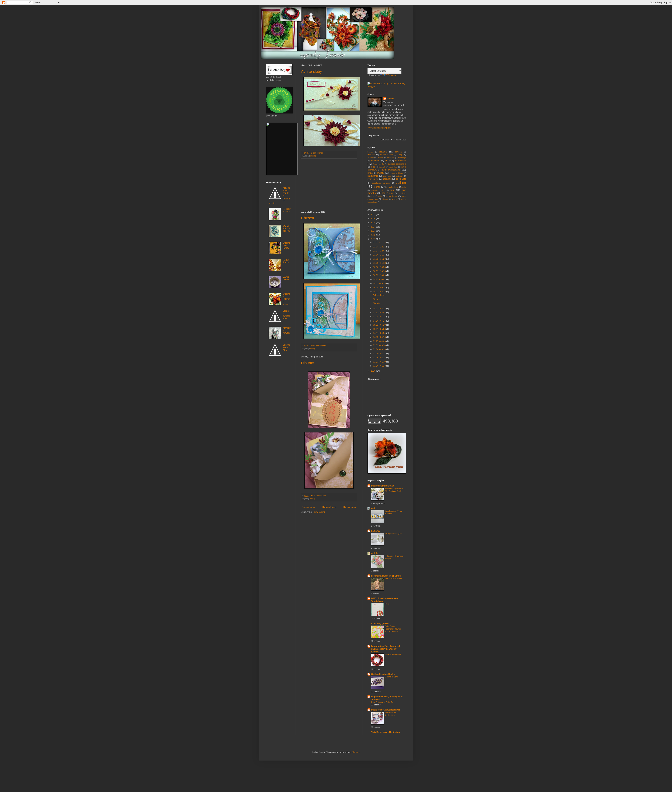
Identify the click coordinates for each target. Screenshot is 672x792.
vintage (385, 199)
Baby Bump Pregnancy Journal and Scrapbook (393, 629)
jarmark (382, 167)
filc (386, 160)
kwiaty (380, 172)
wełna (394, 199)
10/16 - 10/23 (379, 267)
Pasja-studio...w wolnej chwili (385, 710)
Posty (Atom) (319, 512)
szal (392, 190)
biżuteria (383, 152)
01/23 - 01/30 (379, 362)
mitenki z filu (373, 179)
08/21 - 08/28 (379, 291)
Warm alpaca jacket (393, 578)
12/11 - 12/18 (379, 242)
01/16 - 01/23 (379, 366)
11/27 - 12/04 (379, 251)
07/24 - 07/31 (379, 316)
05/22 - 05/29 (379, 325)
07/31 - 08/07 (379, 312)
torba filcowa (391, 196)
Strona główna (329, 507)
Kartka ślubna (286, 261)
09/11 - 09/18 (379, 283)
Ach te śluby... (313, 71)
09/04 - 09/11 (379, 287)
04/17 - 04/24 (379, 333)
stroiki (403, 187)
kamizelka (393, 167)
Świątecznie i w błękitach (286, 230)
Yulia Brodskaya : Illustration (385, 732)
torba (380, 196)
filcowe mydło (378, 164)
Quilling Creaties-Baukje (383, 674)
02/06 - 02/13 (379, 357)
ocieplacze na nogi (381, 183)
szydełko (402, 193)
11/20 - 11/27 (379, 255)
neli (373, 508)
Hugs (387, 604)
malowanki (373, 176)
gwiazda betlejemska (397, 164)
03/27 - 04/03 (379, 341)
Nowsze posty (308, 507)
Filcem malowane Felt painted (386, 576)
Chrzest (307, 218)
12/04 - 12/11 (379, 247)
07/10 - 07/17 (379, 321)
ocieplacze (401, 179)
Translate (391, 75)
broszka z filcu (386, 155)
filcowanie (400, 160)
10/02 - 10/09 (379, 275)
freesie (390, 98)
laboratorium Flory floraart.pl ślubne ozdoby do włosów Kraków (385, 649)
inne (373, 167)
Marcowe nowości (286, 332)
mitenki (399, 176)
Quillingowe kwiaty (286, 245)
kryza (370, 173)
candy (399, 155)
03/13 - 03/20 (379, 345)
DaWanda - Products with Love (393, 140)
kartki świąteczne (390, 169)
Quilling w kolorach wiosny (286, 299)
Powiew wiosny (286, 210)
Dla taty (307, 363)
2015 (373, 222)
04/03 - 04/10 (379, 337)
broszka (371, 154)
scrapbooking (392, 187)
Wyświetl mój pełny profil (379, 128)
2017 (373, 214)
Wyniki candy (286, 278)
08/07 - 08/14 (379, 308)
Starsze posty (349, 507)
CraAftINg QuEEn (379, 623)
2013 (373, 231)
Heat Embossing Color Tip (382, 702)
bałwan (370, 152)
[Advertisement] (329, 185)
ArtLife (374, 553)
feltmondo (375, 160)
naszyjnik (387, 179)
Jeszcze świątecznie (286, 315)
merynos (387, 176)
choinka (371, 158)
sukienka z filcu (378, 190)
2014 (373, 227)
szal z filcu (387, 192)
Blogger (355, 752)
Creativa (380, 158)
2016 (373, 218)
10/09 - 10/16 (379, 271)
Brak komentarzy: (319, 346)
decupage (402, 158)
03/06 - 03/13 (379, 349)
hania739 (375, 531)
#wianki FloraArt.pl (393, 654)
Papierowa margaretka (382, 486)
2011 (373, 239)
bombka (398, 152)
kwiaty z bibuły (397, 173)
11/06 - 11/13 (379, 263)
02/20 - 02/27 (379, 353)
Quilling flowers (391, 677)
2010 (373, 371)
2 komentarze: (317, 153)
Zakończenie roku (286, 347)
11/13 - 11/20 (379, 259)
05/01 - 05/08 (379, 329)
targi (372, 196)
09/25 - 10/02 (379, 279)
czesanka (391, 158)
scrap (312, 349)
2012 (373, 235)
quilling (313, 156)
